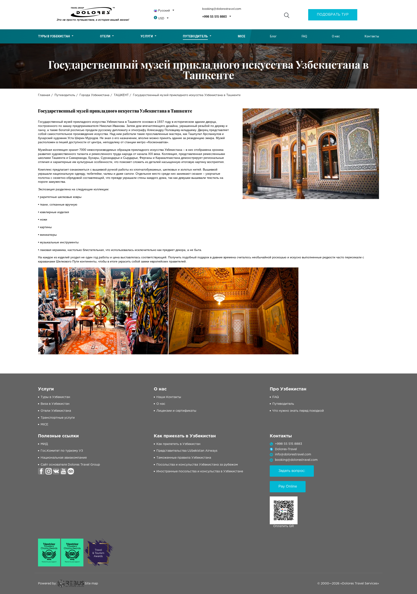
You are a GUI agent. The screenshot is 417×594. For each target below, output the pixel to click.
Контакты (372, 36)
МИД (44, 444)
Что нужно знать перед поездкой (298, 411)
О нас (336, 36)
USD (161, 18)
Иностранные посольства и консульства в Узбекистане (199, 471)
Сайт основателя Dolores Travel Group (70, 464)
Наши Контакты (168, 397)
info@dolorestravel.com (293, 454)
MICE (44, 424)
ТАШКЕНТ (121, 95)
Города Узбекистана (94, 95)
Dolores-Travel (286, 449)
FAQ (304, 36)
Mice (241, 36)
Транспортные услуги (58, 417)
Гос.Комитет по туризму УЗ (62, 451)
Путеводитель (195, 36)
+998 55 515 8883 (214, 17)
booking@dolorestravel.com (221, 9)
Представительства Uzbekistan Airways (186, 451)
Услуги (147, 36)
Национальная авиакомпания (64, 457)
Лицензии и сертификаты (176, 411)
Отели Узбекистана (56, 411)
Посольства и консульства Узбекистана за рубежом (197, 464)
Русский (164, 11)
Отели (105, 36)
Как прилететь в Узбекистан (178, 444)
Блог (273, 36)
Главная (44, 95)
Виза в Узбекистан (55, 404)
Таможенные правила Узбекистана (183, 457)
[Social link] (41, 471)
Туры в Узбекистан (54, 36)
